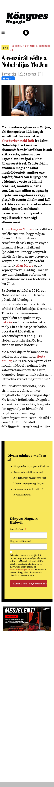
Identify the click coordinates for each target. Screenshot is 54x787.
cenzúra (26, 46)
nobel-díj (34, 46)
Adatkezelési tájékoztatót (22, 570)
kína (12, 46)
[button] (3, 32)
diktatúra (43, 46)
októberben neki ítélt (18, 140)
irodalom (18, 46)
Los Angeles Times (18, 229)
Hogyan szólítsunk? (20, 541)
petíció (7, 322)
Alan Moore (24, 265)
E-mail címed (18, 530)
